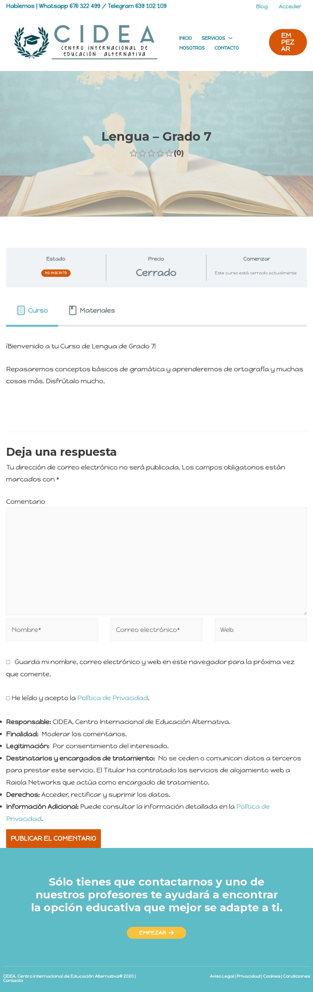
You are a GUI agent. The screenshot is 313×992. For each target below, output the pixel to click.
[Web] (261, 630)
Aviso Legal (222, 976)
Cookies (271, 976)
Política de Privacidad (112, 698)
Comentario (25, 501)
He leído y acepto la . (79, 698)
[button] (156, 933)
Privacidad (248, 976)
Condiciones (296, 976)
